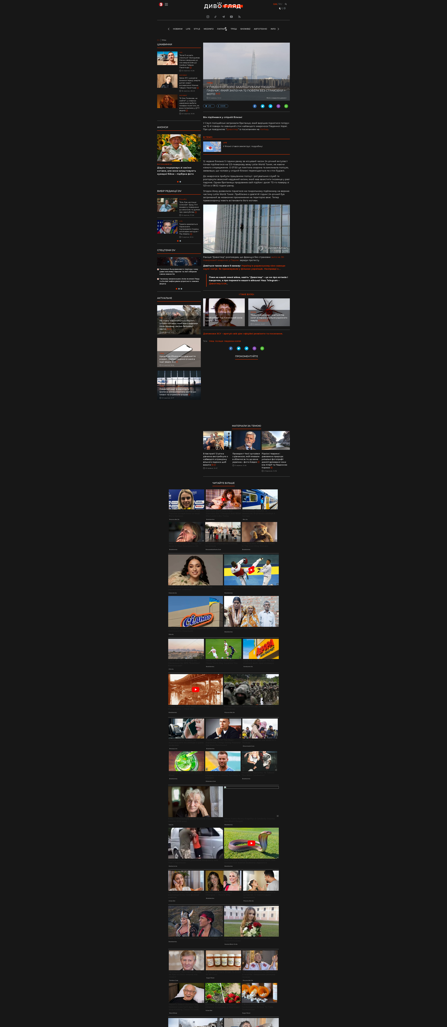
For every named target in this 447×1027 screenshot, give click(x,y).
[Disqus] (246, 393)
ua (275, 4)
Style (197, 29)
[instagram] (207, 17)
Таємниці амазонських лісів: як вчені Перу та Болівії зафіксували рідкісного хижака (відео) (179, 286)
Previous (168, 29)
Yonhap (264, 129)
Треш (234, 29)
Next (278, 29)
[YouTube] (231, 17)
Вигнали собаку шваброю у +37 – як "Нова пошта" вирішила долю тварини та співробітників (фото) (189, 231)
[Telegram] (223, 17)
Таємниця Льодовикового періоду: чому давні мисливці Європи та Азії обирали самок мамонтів (178, 276)
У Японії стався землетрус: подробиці (242, 146)
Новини (177, 29)
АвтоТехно (260, 29)
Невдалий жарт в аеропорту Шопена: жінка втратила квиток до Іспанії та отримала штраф (177, 397)
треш (211, 341)
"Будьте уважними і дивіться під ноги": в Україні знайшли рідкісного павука (269, 318)
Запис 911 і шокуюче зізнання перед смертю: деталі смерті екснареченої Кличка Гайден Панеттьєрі (190, 83)
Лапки (221, 29)
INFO (273, 29)
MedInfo (209, 29)
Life (188, 29)
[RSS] (239, 17)
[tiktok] (215, 17)
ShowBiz (245, 29)
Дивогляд (232, 129)
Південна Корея (232, 341)
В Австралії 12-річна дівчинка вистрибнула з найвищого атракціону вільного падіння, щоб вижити (215, 459)
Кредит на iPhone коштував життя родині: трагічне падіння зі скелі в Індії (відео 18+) (177, 364)
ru (280, 4)
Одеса (264, 320)
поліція (219, 341)
